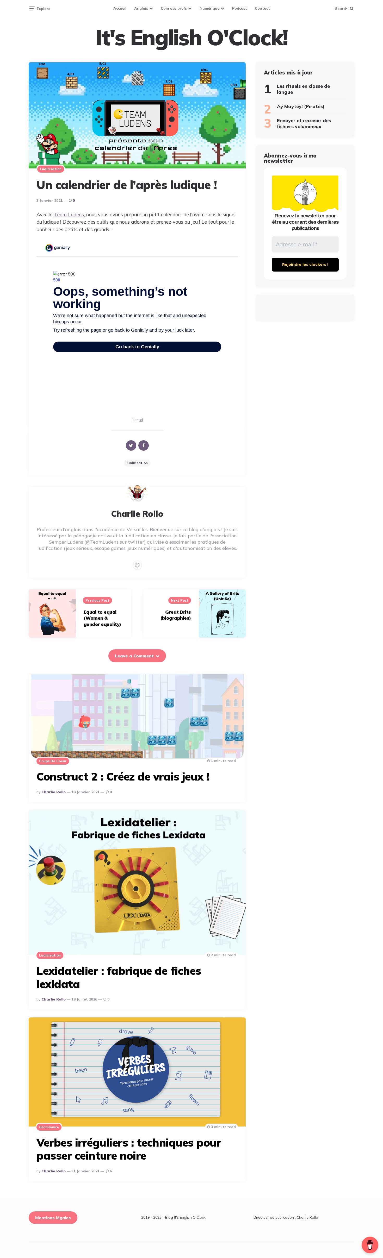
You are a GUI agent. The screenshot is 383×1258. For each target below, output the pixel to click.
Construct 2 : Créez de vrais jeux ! (122, 776)
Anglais (141, 8)
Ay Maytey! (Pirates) (301, 106)
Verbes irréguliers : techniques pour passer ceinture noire (128, 1149)
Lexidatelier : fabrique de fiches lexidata (118, 977)
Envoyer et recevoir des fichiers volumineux (304, 123)
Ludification (137, 463)
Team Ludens (69, 214)
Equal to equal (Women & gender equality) (102, 618)
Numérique (209, 8)
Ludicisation (50, 169)
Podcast (239, 8)
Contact (262, 8)
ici (141, 420)
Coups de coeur (52, 761)
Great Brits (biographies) (175, 615)
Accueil (119, 8)
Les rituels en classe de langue (303, 89)
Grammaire (49, 1127)
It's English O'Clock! (191, 37)
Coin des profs (174, 8)
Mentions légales (53, 1217)
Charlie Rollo (53, 792)
